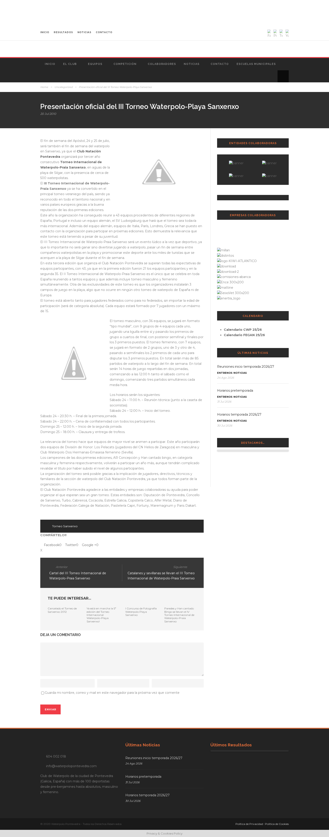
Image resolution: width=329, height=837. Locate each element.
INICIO (44, 32)
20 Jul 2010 (48, 113)
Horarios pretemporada (235, 391)
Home (44, 87)
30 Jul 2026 (224, 425)
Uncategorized (63, 87)
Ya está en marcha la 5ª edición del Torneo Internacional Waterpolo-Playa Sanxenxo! (101, 615)
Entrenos (225, 372)
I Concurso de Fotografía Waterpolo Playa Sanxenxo (141, 612)
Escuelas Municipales (256, 64)
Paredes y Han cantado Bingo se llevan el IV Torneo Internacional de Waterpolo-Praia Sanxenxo (179, 615)
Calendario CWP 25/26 (243, 330)
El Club (70, 64)
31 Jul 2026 (224, 401)
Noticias (191, 64)
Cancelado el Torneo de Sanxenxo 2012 (62, 610)
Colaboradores (162, 64)
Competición (125, 64)
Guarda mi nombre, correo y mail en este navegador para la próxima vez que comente (112, 693)
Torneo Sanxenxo (65, 526)
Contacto (220, 64)
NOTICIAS (84, 32)
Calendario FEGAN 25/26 (244, 335)
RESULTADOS (63, 32)
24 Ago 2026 (225, 377)
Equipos (95, 64)
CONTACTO (104, 32)
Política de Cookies (277, 824)
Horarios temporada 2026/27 (239, 414)
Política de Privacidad (249, 824)
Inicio (50, 64)
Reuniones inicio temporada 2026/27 (245, 367)
